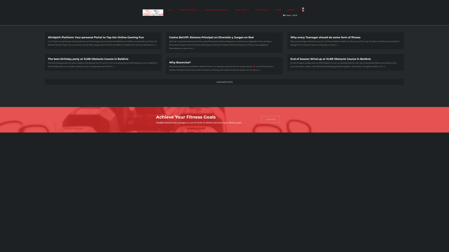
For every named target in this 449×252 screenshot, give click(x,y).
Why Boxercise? (180, 62)
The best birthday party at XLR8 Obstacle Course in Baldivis (88, 59)
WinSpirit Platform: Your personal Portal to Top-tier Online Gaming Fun (96, 37)
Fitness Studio (241, 10)
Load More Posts (224, 82)
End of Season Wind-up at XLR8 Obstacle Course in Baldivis (330, 59)
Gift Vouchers (261, 10)
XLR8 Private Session (188, 10)
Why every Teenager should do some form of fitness (325, 37)
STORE (278, 10)
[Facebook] (303, 8)
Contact (291, 10)
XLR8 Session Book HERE (216, 10)
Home (170, 10)
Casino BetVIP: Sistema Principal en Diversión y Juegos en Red (211, 37)
